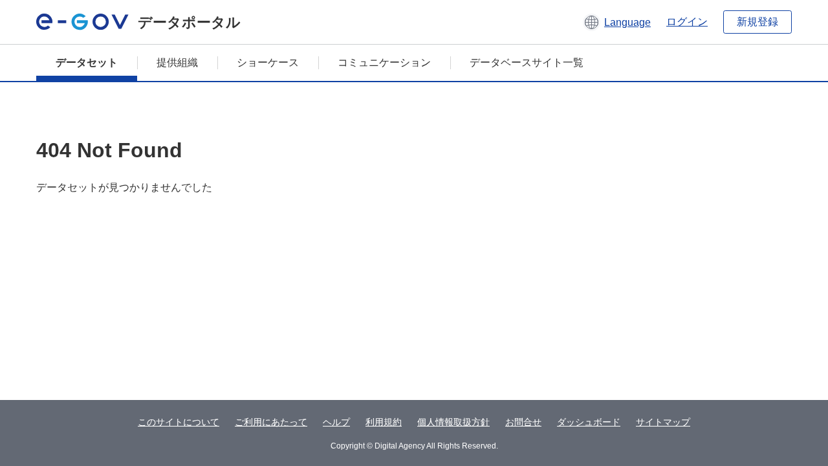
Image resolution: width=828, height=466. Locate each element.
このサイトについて (178, 422)
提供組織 (177, 62)
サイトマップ (663, 422)
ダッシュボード (588, 422)
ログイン (687, 21)
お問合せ (523, 422)
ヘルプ (336, 422)
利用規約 (383, 422)
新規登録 (757, 21)
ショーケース (268, 62)
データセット (87, 62)
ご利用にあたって (271, 422)
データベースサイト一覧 (526, 62)
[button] (617, 22)
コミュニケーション (384, 62)
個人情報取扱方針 (453, 422)
